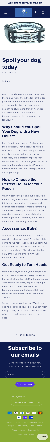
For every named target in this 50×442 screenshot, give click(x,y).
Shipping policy (34, 430)
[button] (6, 12)
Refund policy (22, 426)
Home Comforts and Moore (23, 422)
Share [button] (8, 81)
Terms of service (18, 430)
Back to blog (27, 335)
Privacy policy (36, 426)
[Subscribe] (42, 374)
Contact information (26, 434)
